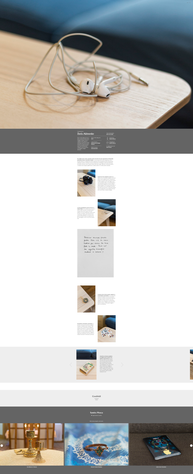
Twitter (96, 399)
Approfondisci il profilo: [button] (97, 415)
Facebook (96, 398)
